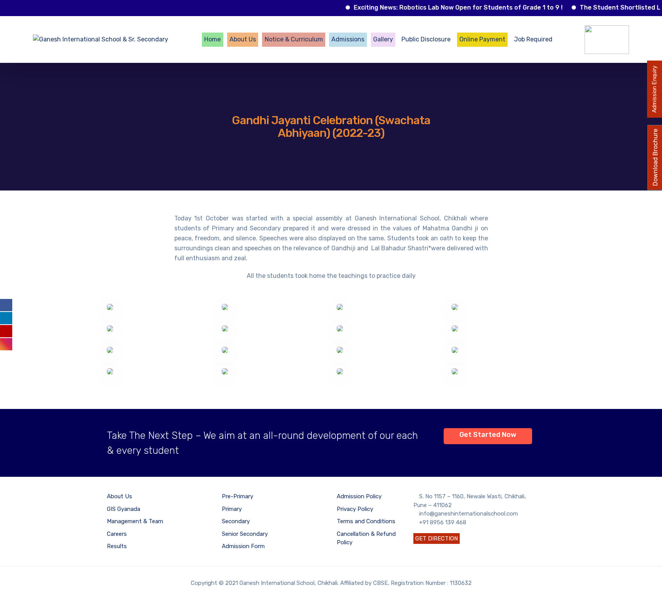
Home (212, 39)
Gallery (383, 39)
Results (117, 546)
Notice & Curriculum (294, 39)
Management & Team (135, 521)
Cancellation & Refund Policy (366, 538)
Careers (117, 533)
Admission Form (243, 546)
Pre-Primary (237, 496)
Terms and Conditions (366, 521)
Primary (232, 509)
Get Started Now (487, 434)
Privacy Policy (355, 509)
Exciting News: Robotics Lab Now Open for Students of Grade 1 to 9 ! (448, 7)
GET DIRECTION (436, 538)
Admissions (347, 39)
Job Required (533, 39)
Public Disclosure (426, 39)
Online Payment (482, 39)
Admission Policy (359, 496)
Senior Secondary (245, 533)
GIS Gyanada (123, 509)
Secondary (236, 521)
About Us (242, 39)
